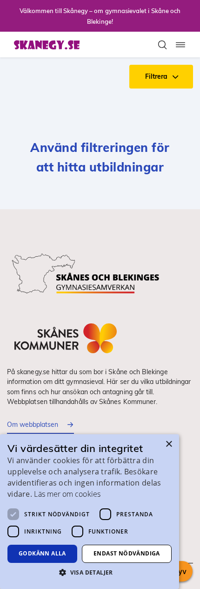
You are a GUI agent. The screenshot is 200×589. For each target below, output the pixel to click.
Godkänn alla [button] (42, 553)
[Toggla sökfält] (162, 44)
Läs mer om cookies (67, 494)
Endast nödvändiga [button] (126, 553)
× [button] (168, 444)
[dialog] (89, 511)
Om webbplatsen (32, 424)
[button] (89, 572)
